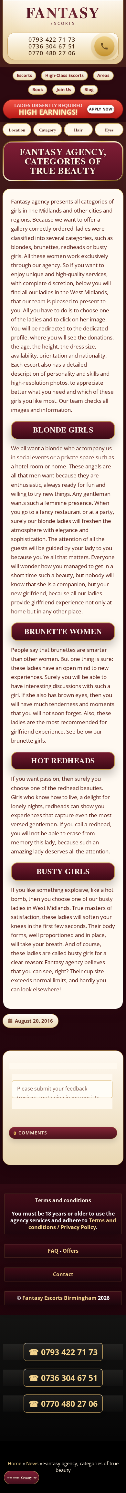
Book (37, 89)
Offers (71, 1250)
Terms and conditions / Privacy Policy (72, 1224)
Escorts (24, 75)
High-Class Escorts (64, 75)
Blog (89, 89)
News (32, 1463)
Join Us (64, 89)
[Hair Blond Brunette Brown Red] (78, 129)
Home (14, 1463)
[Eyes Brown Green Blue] (109, 129)
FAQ (53, 1250)
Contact (63, 1274)
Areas (103, 75)
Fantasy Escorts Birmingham (59, 1297)
